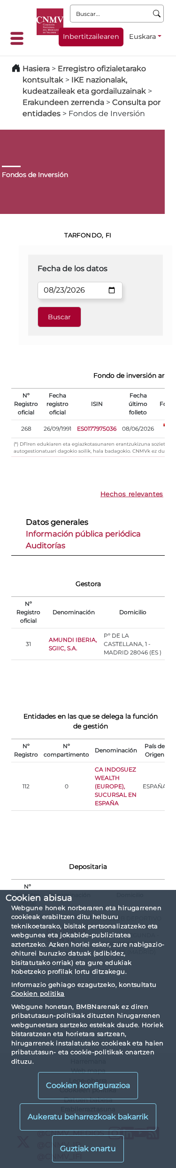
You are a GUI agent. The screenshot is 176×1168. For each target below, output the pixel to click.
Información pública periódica (83, 533)
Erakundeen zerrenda (63, 102)
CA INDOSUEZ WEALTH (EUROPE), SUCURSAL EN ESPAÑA (116, 786)
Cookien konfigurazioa (88, 1085)
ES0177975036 (96, 428)
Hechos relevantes (131, 494)
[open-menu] (19, 38)
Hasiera (36, 68)
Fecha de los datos (72, 268)
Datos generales (57, 522)
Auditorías (45, 545)
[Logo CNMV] (50, 22)
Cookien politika (38, 993)
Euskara (142, 36)
